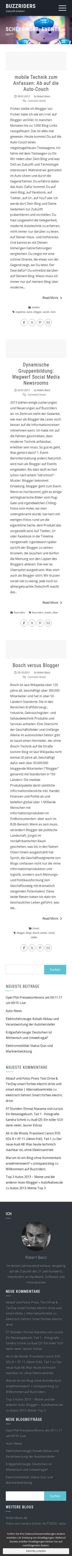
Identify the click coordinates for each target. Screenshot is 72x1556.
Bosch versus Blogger (36, 665)
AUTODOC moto (54, 1523)
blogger (38, 312)
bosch (36, 932)
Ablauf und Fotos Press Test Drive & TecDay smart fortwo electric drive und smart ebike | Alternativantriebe (33, 1084)
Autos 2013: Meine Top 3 (28, 1188)
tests (53, 312)
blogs (29, 932)
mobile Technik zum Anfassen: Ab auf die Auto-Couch (36, 83)
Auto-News (14, 1011)
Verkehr (36, 307)
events (46, 312)
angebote (20, 312)
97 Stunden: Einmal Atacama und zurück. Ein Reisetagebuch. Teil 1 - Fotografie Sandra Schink (35, 1114)
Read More (50, 298)
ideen (55, 612)
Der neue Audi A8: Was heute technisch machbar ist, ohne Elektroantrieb (34, 1144)
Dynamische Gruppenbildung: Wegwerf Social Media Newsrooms (36, 374)
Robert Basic (43, 96)
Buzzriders (21, 6)
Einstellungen (36, 1551)
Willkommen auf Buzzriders (26, 1169)
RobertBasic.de (16, 1518)
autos (29, 312)
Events (35, 928)
